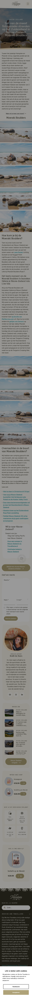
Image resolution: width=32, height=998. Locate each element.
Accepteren (16, 992)
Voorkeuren (16, 986)
